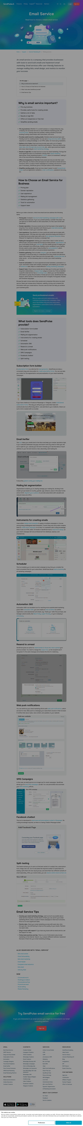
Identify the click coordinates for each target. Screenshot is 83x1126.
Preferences (41, 1122)
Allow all (68, 1122)
